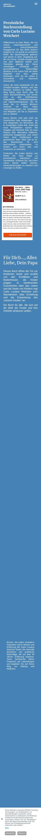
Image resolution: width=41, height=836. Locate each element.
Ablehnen (22, 833)
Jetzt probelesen (20, 199)
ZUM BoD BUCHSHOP (17, 235)
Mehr (7, 828)
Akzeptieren (10, 833)
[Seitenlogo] (11, 8)
